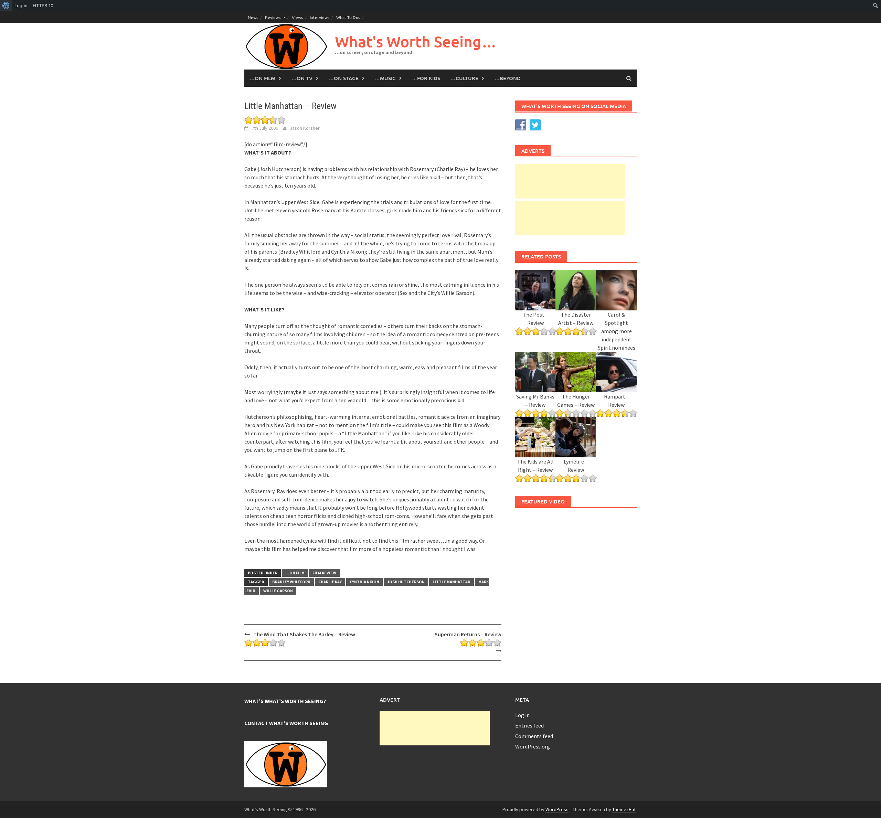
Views (297, 17)
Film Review (324, 572)
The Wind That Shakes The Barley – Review (304, 634)
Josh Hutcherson (406, 581)
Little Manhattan (451, 581)
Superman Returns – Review (468, 634)
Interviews (319, 17)
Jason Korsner (305, 128)
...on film (295, 572)
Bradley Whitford (291, 581)
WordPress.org (532, 746)
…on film (262, 78)
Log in (522, 715)
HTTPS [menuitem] (43, 5)
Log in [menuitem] (21, 5)
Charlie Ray (330, 581)
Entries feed (529, 725)
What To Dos (348, 17)
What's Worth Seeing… (416, 41)
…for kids (426, 78)
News (253, 17)
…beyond (508, 78)
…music (385, 78)
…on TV (301, 78)
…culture (464, 78)
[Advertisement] (570, 181)
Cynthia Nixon (364, 581)
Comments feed (534, 736)
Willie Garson (278, 590)
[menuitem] (6, 5)
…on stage (344, 78)
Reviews (272, 17)
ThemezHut (624, 809)
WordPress (557, 809)
